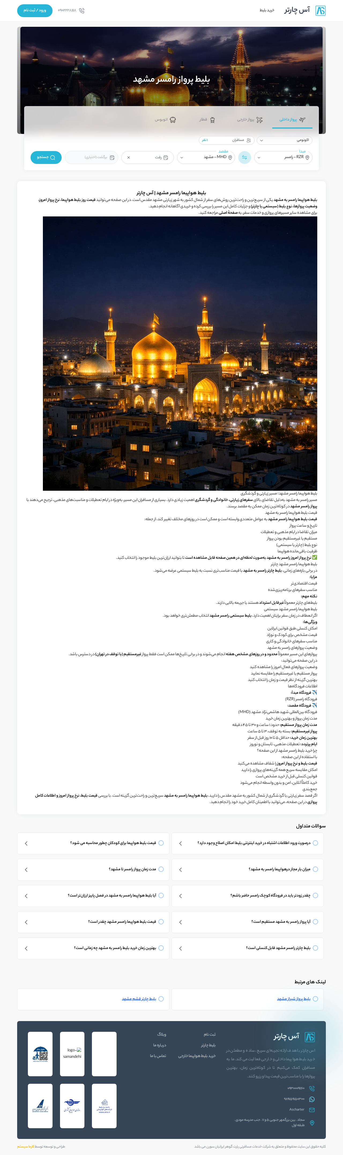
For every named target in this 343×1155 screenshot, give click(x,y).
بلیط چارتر (209, 1045)
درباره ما (159, 1045)
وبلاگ (161, 1035)
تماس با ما (158, 1056)
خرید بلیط (267, 11)
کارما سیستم (25, 1147)
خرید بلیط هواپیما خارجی (197, 1056)
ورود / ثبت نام (35, 11)
